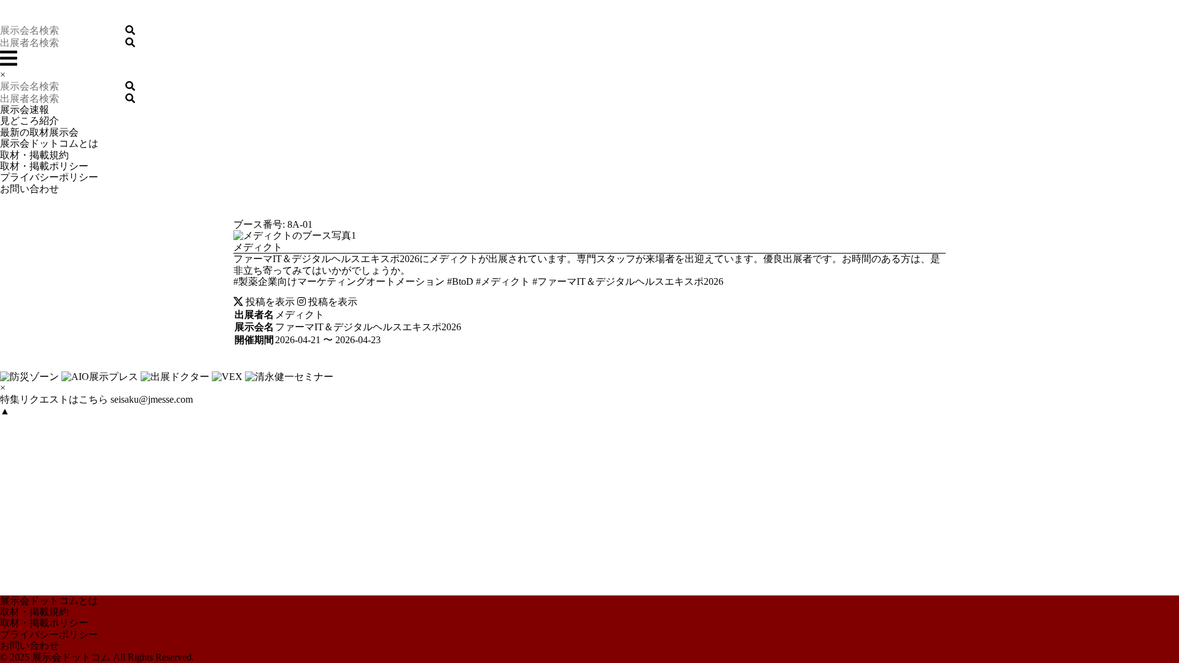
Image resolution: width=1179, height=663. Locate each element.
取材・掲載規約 (34, 155)
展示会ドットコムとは (49, 143)
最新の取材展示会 (39, 132)
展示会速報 (24, 109)
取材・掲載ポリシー (44, 166)
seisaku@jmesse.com (152, 399)
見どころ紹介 (29, 120)
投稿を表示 (269, 302)
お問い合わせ (29, 189)
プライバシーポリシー (49, 177)
